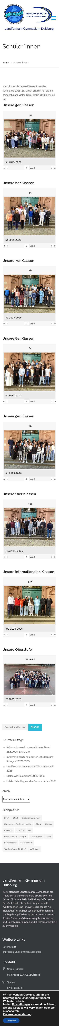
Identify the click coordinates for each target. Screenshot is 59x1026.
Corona (48, 824)
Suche (35, 727)
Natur (48, 836)
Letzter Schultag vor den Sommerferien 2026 (31, 781)
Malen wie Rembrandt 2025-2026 (25, 775)
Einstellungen (21, 1004)
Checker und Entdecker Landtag (18, 824)
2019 (6, 818)
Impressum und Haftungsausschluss (21, 951)
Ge (29, 830)
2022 (15, 818)
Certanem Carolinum (31, 818)
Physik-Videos (10, 842)
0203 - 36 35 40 (15, 988)
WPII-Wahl (34, 849)
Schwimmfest (26, 842)
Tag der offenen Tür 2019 (15, 849)
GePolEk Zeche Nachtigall (15, 836)
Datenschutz (9, 946)
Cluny (38, 824)
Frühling (20, 830)
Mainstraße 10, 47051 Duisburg (23, 974)
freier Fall (8, 830)
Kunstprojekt (36, 836)
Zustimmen (11, 1020)
